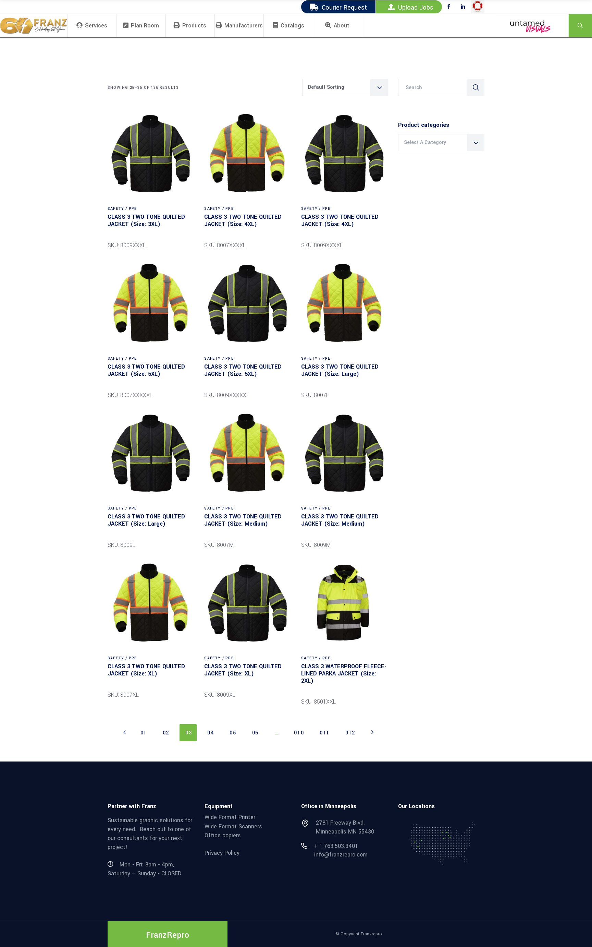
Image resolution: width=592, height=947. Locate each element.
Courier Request (344, 7)
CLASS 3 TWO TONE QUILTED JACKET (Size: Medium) (243, 520)
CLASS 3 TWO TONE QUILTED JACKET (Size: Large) (340, 370)
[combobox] (345, 87)
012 (350, 732)
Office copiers (223, 835)
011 (325, 732)
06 (255, 732)
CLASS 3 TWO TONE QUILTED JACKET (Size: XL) (146, 670)
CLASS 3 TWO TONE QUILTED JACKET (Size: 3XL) (146, 220)
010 (299, 732)
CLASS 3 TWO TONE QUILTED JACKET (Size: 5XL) (146, 370)
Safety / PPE (122, 208)
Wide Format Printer (230, 817)
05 (233, 732)
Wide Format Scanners (233, 826)
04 (210, 732)
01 (143, 732)
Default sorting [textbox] (326, 87)
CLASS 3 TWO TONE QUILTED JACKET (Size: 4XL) (243, 220)
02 (166, 732)
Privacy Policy (222, 853)
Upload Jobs (415, 7)
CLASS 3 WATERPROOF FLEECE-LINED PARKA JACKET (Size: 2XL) (343, 673)
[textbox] (441, 142)
